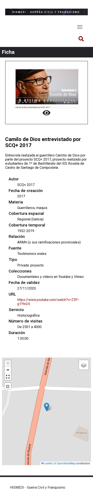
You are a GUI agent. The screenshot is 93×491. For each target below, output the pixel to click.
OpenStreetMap (66, 463)
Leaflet (48, 463)
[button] (46, 407)
